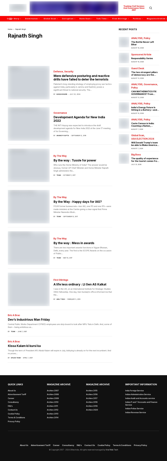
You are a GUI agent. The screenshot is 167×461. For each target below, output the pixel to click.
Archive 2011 (52, 406)
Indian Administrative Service (138, 394)
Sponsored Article (141, 54)
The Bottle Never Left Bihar (142, 43)
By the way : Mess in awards (73, 243)
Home (10, 29)
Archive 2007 (53, 390)
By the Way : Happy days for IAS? (77, 202)
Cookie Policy (14, 414)
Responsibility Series (142, 58)
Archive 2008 (53, 394)
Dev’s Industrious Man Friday (29, 319)
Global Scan (137, 135)
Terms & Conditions (16, 417)
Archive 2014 (52, 417)
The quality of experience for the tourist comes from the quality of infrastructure (145, 162)
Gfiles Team (16, 358)
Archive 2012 (52, 410)
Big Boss (136, 154)
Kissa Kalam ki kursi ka (24, 346)
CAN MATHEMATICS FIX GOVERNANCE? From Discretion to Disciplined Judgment (144, 95)
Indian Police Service (134, 408)
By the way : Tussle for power (74, 160)
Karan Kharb (61, 94)
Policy (147, 38)
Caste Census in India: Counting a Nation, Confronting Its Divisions (144, 126)
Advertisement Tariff (17, 394)
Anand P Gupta (62, 135)
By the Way (60, 156)
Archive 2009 (53, 398)
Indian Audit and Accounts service (140, 398)
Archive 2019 (91, 406)
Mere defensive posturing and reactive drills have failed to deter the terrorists (81, 77)
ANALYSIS (136, 38)
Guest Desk (137, 68)
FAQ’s (10, 406)
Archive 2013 (52, 414)
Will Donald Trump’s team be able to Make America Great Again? (144, 145)
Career (11, 398)
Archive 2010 (52, 402)
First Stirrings (60, 280)
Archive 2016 (91, 394)
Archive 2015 (91, 390)
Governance (60, 113)
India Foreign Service (134, 390)
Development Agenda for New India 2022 (79, 119)
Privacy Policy (14, 421)
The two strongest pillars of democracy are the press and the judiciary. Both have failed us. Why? (145, 76)
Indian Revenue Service (135, 412)
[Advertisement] (60, 50)
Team (58, 175)
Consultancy (13, 402)
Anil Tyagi (60, 299)
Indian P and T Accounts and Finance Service (141, 403)
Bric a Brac (14, 315)
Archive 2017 (91, 398)
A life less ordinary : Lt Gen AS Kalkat (79, 284)
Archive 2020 (92, 410)
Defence (58, 71)
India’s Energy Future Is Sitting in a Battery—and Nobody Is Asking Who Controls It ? (144, 111)
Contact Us (13, 410)
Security (68, 71)
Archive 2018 (91, 402)
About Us (12, 390)
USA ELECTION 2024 (142, 138)
